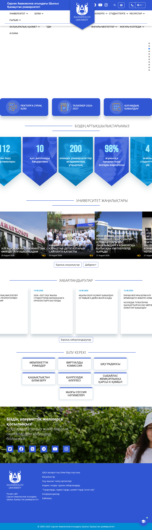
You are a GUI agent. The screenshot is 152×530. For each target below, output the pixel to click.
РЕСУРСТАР (136, 13)
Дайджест (90, 264)
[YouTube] (100, 4)
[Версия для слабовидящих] (121, 5)
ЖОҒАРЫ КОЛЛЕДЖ (130, 26)
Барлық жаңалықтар (68, 264)
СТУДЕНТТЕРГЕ (117, 13)
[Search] (115, 5)
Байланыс (47, 498)
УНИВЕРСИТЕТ (17, 13)
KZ (140, 5)
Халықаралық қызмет (23, 26)
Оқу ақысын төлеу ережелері (57, 481)
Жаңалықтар (48, 476)
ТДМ (48, 26)
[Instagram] (106, 4)
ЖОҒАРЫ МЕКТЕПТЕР (102, 26)
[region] (76, 57)
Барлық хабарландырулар (76, 339)
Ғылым (14, 20)
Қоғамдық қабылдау (132, 107)
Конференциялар (51, 494)
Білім (38, 13)
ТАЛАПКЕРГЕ (98, 13)
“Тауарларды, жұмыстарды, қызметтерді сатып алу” (68, 489)
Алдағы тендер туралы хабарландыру (61, 485)
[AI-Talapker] (143, 521)
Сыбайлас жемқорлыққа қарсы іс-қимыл (110, 379)
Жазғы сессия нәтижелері (76, 394)
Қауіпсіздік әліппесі (74, 379)
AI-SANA (14, 33)
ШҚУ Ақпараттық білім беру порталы (61, 472)
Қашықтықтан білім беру (39, 379)
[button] (149, 43)
